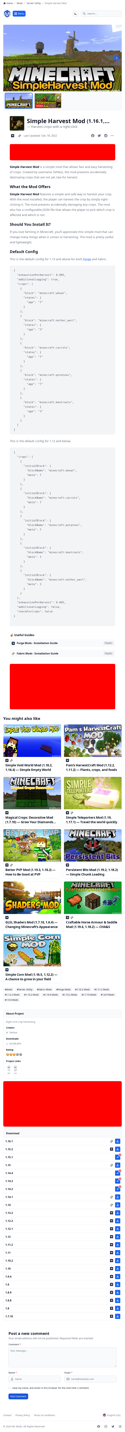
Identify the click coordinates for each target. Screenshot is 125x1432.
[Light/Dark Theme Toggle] (76, 14)
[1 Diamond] (7, 1054)
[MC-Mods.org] (7, 14)
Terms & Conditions (44, 1415)
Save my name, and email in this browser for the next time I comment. (50, 1387)
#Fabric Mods (44, 989)
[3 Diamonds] (14, 1054)
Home (10, 3)
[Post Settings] (112, 136)
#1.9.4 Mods (11, 999)
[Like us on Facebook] (98, 1426)
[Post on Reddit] (106, 136)
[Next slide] (116, 58)
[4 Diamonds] (17, 1054)
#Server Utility (24, 989)
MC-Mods (17, 1426)
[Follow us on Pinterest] (120, 1426)
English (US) (113, 1415)
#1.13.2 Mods (31, 994)
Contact (7, 1415)
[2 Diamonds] (11, 1054)
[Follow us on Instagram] (105, 1426)
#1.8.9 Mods (107, 994)
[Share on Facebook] (93, 136)
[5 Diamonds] (20, 1054)
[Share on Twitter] (99, 136)
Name (12, 1372)
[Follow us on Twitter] (113, 1426)
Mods (20, 3)
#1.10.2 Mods (82, 989)
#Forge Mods (63, 989)
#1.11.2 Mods (101, 989)
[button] (19, 101)
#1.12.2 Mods (12, 994)
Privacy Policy (22, 1415)
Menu (21, 13)
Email (68, 1372)
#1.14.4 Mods (50, 994)
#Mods (8, 989)
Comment (14, 1344)
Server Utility (34, 3)
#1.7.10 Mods (89, 994)
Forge (87, 259)
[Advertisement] (62, 152)
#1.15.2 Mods (69, 994)
